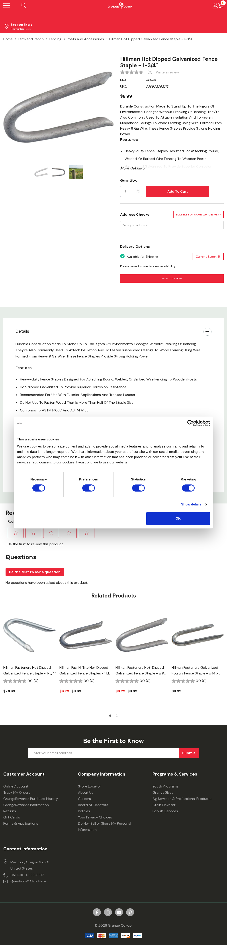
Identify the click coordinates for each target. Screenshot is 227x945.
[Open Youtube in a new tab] (119, 912)
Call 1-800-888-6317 (27, 875)
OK (178, 518)
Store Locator (89, 786)
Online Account (15, 786)
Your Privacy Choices (95, 817)
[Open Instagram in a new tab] (108, 912)
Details (22, 331)
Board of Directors (93, 805)
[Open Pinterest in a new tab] (130, 912)
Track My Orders (16, 792)
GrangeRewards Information (26, 805)
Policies (84, 811)
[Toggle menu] (6, 5)
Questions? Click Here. (28, 881)
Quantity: (128, 180)
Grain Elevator (164, 805)
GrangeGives (163, 792)
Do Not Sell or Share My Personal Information (104, 826)
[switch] (88, 488)
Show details (191, 504)
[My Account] (215, 5)
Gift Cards (11, 817)
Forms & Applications (20, 823)
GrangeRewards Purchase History (30, 798)
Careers (84, 798)
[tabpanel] (30, 659)
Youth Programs (165, 786)
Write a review (167, 72)
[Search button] (24, 5)
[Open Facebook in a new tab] (97, 912)
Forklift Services (165, 811)
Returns (9, 811)
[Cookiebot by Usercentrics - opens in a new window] (190, 423)
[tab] (110, 716)
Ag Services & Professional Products (182, 798)
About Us (85, 792)
